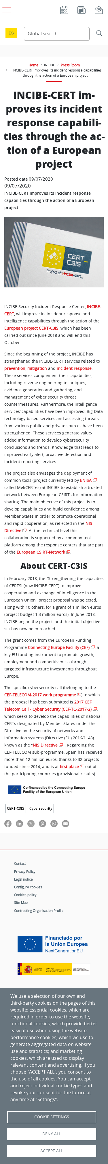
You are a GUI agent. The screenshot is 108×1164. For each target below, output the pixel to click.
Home (33, 65)
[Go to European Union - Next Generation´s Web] (54, 946)
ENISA (86, 480)
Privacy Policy (24, 871)
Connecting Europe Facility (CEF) (59, 647)
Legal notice (23, 879)
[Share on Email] (65, 823)
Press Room (70, 65)
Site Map (21, 902)
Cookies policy (25, 894)
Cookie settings (51, 1116)
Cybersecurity (40, 808)
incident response (74, 368)
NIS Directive (45, 745)
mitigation (37, 368)
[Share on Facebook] (8, 823)
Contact (20, 863)
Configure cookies (28, 887)
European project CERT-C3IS (31, 328)
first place (69, 766)
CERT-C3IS (15, 808)
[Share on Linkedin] (19, 823)
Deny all (51, 1133)
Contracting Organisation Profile (39, 910)
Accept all (51, 1150)
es (11, 33)
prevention (14, 368)
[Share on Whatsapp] (54, 823)
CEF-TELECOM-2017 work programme (40, 694)
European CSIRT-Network (41, 552)
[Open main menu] (5, 9)
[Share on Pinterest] (42, 823)
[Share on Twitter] (31, 823)
